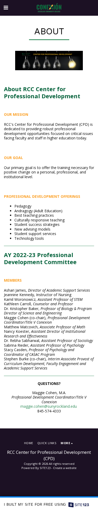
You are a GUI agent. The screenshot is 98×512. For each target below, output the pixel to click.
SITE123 (45, 468)
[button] (5, 7)
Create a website (65, 468)
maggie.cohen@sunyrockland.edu (48, 406)
